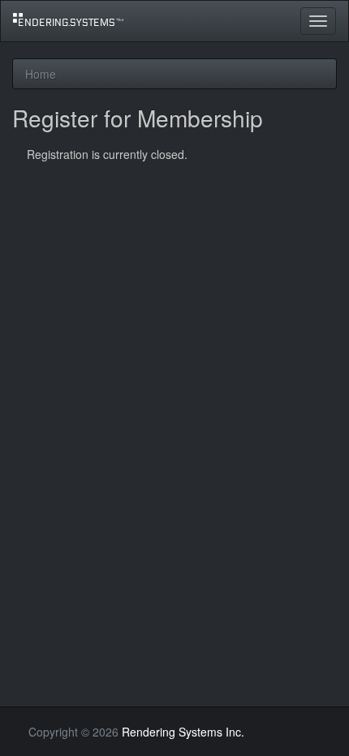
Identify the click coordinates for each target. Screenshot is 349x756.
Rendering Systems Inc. (183, 732)
